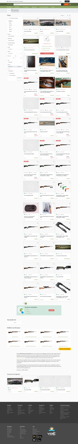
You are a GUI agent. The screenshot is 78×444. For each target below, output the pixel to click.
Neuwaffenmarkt (10, 435)
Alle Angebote (10, 70)
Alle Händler (9, 431)
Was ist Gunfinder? (44, 7)
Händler (9, 51)
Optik (10, 27)
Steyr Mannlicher (31, 410)
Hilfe (54, 7)
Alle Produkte (10, 44)
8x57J (51, 411)
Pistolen (40, 411)
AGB (33, 428)
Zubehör (10, 31)
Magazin (35, 7)
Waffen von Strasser (13, 328)
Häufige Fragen (35, 433)
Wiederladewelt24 (10, 412)
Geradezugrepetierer (21, 357)
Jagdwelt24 (9, 406)
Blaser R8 (19, 406)
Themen (8, 433)
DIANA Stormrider (21, 412)
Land (8, 60)
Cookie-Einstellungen (36, 431)
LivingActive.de (9, 409)
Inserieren (66, 4)
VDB (8, 411)
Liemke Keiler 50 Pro (21, 410)
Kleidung (10, 29)
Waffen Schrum (9, 410)
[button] (69, 4)
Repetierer (40, 406)
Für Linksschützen (12, 75)
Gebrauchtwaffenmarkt (11, 436)
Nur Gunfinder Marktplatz (13, 18)
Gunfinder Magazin (23, 433)
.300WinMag (52, 409)
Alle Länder (10, 62)
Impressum (34, 432)
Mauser (29, 406)
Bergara (29, 412)
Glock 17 (19, 409)
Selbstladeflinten (41, 409)
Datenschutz (35, 430)
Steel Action (30, 411)
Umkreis (9, 64)
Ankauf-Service (22, 432)
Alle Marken (9, 428)
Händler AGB (35, 429)
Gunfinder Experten (23, 431)
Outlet (8, 434)
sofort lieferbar (11, 73)
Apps (21, 435)
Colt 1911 (19, 411)
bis (15, 55)
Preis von (9, 55)
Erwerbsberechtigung (11, 42)
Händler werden (22, 429)
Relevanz (62, 15)
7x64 (50, 410)
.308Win (51, 406)
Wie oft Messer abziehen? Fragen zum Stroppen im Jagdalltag (64, 410)
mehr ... (8, 413)
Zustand (9, 34)
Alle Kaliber (9, 432)
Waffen (15, 322)
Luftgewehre (41, 410)
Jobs (20, 434)
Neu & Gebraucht (11, 36)
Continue (67, 1)
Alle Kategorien (9, 429)
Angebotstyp (10, 38)
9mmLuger (51, 412)
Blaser (29, 409)
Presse (21, 436)
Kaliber (9, 47)
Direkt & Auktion (11, 40)
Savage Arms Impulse (21, 413)
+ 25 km (18, 66)
